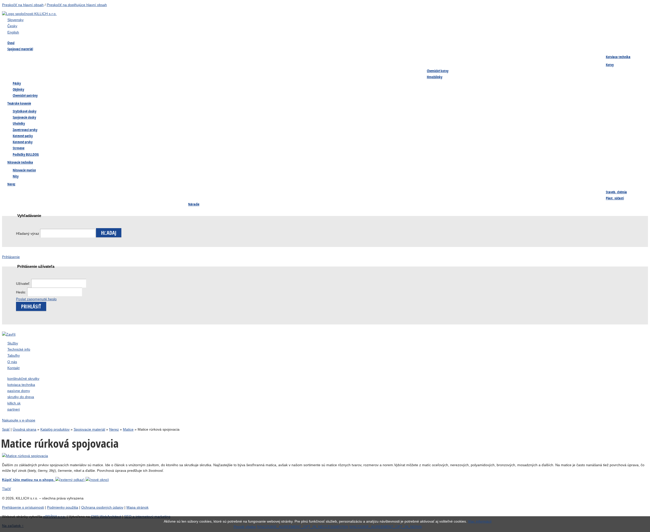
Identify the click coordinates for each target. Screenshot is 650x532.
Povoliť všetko (245, 527)
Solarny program (141, 202)
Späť (6, 429)
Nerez (114, 429)
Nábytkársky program (145, 57)
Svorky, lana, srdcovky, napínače (94, 202)
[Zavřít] (8, 334)
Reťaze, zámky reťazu (26, 202)
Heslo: (21, 292)
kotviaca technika (21, 385)
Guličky (552, 192)
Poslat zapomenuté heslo (36, 299)
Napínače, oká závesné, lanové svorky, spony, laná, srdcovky (212, 70)
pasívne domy (18, 391)
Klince (551, 57)
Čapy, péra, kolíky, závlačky (508, 192)
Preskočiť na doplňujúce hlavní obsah (77, 5)
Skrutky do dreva (22, 57)
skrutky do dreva (20, 397)
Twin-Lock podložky (264, 67)
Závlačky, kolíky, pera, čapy (31, 67)
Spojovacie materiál (89, 429)
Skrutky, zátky (80, 192)
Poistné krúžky (379, 192)
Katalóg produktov (55, 429)
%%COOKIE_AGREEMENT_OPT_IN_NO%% (385, 527)
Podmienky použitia (62, 507)
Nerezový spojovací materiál (389, 67)
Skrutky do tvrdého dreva (89, 57)
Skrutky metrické (261, 57)
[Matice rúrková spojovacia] (25, 456)
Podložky (493, 57)
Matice (432, 57)
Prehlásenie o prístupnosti (23, 507)
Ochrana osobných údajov (102, 507)
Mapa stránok (137, 507)
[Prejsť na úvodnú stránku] (29, 14)
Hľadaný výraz (27, 233)
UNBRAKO (315, 67)
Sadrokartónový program (207, 57)
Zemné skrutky (80, 67)
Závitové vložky (319, 192)
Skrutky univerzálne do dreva (32, 192)
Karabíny (434, 192)
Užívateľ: (23, 283)
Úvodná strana (24, 429)
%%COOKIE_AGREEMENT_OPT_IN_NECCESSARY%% (302, 527)
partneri (13, 409)
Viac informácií (480, 521)
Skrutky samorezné (322, 57)
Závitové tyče (377, 57)
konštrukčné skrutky (23, 379)
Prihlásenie (11, 257)
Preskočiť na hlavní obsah (23, 5)
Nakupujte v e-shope (18, 420)
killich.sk (14, 403)
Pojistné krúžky (140, 67)
